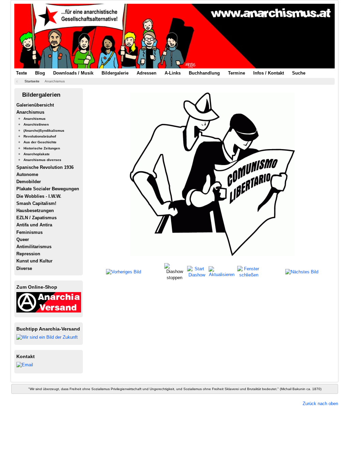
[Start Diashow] (197, 271)
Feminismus (29, 232)
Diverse (24, 268)
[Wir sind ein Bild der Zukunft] (47, 336)
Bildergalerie (115, 73)
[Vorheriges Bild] (123, 271)
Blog (40, 73)
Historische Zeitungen (42, 148)
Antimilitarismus (33, 246)
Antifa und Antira (34, 224)
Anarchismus (30, 112)
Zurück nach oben (320, 403)
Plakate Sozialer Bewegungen (47, 188)
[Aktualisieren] (222, 271)
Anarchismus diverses (42, 160)
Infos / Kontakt (268, 73)
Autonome (27, 174)
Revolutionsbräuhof (40, 136)
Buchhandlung (204, 73)
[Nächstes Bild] (301, 271)
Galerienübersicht (35, 105)
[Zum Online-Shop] (48, 301)
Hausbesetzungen (35, 210)
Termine (236, 73)
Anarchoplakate (37, 154)
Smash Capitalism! (36, 203)
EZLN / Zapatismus (36, 217)
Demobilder (28, 181)
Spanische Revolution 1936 (45, 167)
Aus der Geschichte (40, 142)
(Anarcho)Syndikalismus (44, 130)
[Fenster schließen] (248, 271)
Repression (28, 253)
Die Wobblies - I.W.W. (38, 196)
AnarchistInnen (36, 124)
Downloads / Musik (73, 73)
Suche (298, 73)
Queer (22, 239)
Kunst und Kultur (34, 260)
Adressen (146, 73)
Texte (21, 73)
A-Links (173, 73)
